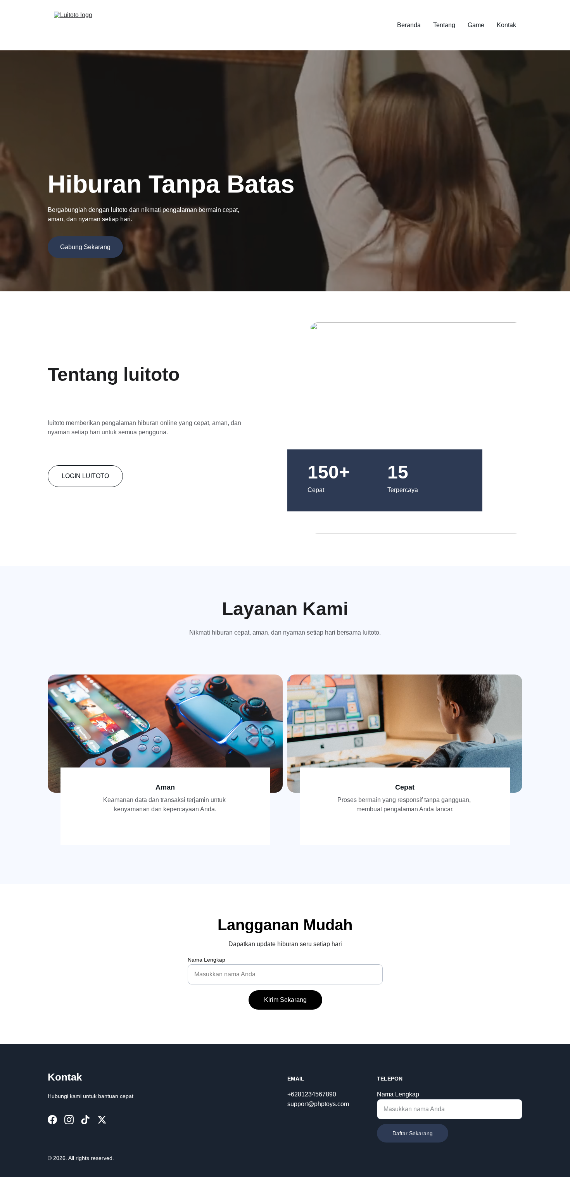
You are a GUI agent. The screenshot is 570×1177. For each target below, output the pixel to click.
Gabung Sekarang (85, 247)
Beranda (409, 25)
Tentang (444, 25)
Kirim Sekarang (285, 999)
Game (476, 25)
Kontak (506, 25)
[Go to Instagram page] (69, 1119)
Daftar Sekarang (412, 1133)
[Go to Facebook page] (52, 1119)
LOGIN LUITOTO (85, 476)
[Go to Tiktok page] (85, 1119)
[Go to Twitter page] (102, 1119)
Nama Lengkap (206, 960)
